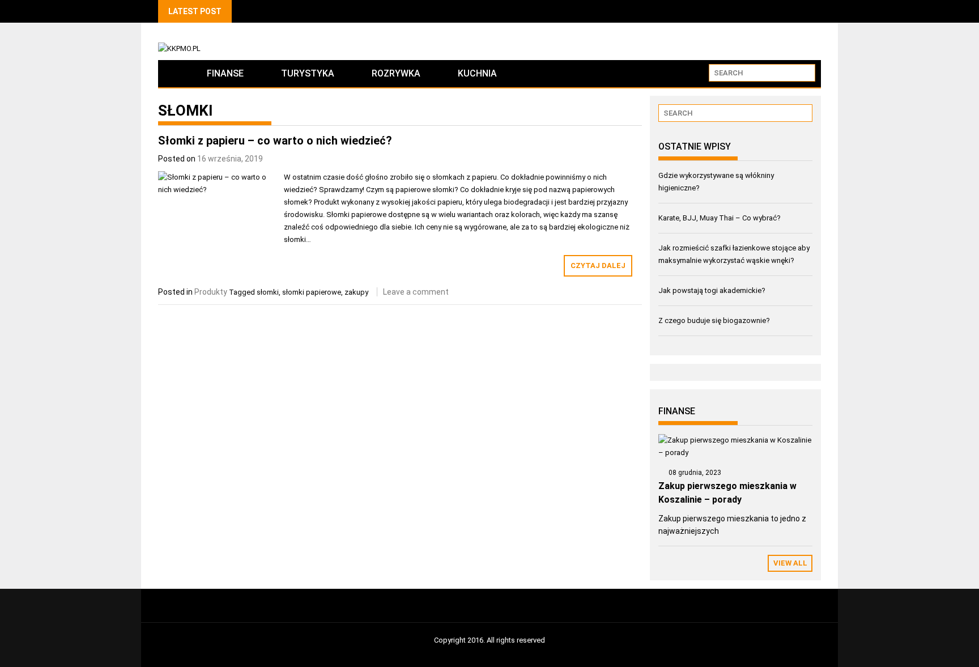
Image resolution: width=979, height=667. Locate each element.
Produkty (210, 291)
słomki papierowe (311, 292)
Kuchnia (477, 73)
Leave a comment (416, 291)
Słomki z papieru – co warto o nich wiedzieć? (275, 140)
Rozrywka (396, 73)
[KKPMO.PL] (173, 73)
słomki (268, 292)
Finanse (225, 73)
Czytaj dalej (598, 265)
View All (790, 563)
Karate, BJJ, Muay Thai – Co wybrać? (719, 218)
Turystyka (307, 73)
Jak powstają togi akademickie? (711, 290)
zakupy (356, 292)
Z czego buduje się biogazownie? (714, 320)
